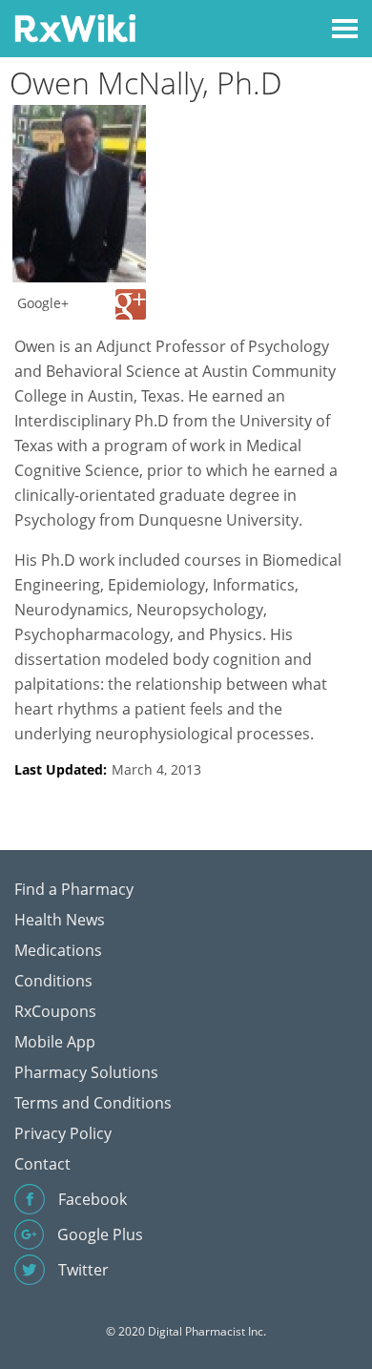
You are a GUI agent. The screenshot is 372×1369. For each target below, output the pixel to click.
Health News (59, 919)
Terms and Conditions (93, 1102)
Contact (42, 1163)
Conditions (53, 980)
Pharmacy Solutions (86, 1072)
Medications (58, 950)
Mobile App (54, 1041)
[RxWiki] (74, 27)
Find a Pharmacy (74, 889)
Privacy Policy (63, 1133)
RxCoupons (55, 1011)
